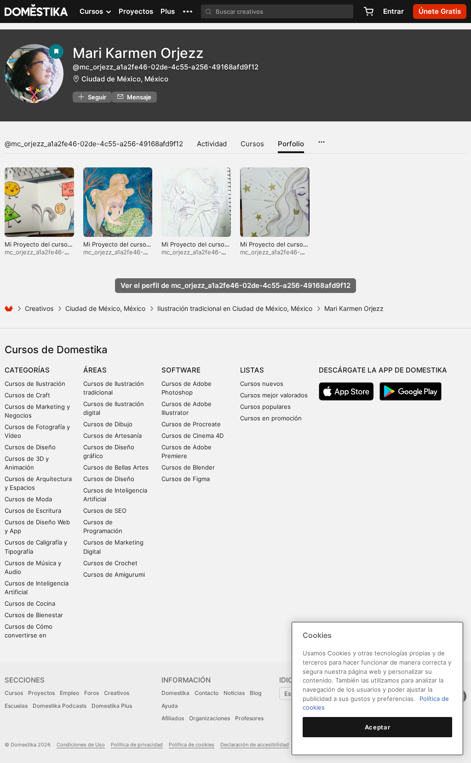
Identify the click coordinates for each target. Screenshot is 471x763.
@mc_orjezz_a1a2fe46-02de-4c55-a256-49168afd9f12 (94, 143)
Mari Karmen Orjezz (138, 53)
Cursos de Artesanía (112, 435)
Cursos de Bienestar (34, 615)
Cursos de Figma (185, 478)
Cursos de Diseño (30, 447)
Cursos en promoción (271, 418)
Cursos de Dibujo (107, 424)
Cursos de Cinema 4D (192, 435)
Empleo (69, 692)
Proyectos (136, 11)
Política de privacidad (137, 744)
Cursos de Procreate (191, 424)
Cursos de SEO (104, 510)
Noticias (234, 692)
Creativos (39, 308)
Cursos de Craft (27, 395)
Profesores (249, 718)
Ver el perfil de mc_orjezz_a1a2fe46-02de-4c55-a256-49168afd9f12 (235, 285)
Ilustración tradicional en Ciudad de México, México (234, 308)
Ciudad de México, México (124, 79)
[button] (187, 11)
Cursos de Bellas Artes (116, 467)
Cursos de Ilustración (35, 383)
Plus (168, 11)
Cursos (252, 143)
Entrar (393, 11)
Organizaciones (209, 718)
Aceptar (378, 727)
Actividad (212, 143)
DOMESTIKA (37, 11)
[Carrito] (368, 11)
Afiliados (172, 718)
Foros (91, 692)
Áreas (95, 370)
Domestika (175, 692)
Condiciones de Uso (81, 744)
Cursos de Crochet (110, 563)
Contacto (206, 692)
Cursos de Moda (28, 499)
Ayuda (169, 705)
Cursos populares (265, 406)
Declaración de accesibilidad (254, 744)
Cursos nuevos (261, 383)
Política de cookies (191, 744)
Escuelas (16, 705)
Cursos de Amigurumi (114, 574)
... (321, 139)
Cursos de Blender (188, 467)
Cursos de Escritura (33, 510)
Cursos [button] (92, 11)
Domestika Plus (112, 705)
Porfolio (291, 143)
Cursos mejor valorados (274, 395)
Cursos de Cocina (30, 603)
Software (181, 370)
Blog (255, 692)
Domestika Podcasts (59, 705)
